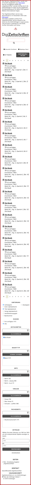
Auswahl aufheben (16, 354)
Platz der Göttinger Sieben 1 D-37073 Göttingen (11, 477)
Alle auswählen (16, 334)
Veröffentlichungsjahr (10, 313)
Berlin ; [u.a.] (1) (9, 383)
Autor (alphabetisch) (10, 307)
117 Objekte (8, 55)
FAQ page (5, 17)
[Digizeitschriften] (15, 28)
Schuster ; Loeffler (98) (12, 403)
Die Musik (8, 63)
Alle (5, 324)
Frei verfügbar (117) (10, 321)
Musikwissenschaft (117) (12, 420)
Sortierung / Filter (22, 54)
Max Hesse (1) (9, 401)
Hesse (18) (8, 399)
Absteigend (25, 305)
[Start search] (13, 43)
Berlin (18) (8, 378)
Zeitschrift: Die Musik (11, 49)
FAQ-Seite (21, 3)
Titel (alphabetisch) (10, 309)
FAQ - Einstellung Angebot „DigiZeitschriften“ (11, 462)
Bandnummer (8, 316)
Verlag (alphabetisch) (10, 311)
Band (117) (8, 358)
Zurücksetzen (16, 453)
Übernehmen (16, 449)
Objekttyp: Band (23, 49)
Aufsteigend (8, 305)
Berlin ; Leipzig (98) (10, 381)
